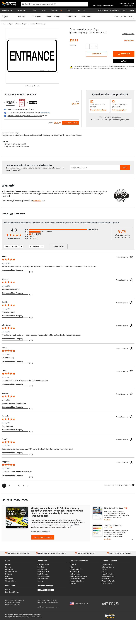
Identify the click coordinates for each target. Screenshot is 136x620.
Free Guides (41, 567)
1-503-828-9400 (52, 602)
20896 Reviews (16, 239)
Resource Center (43, 564)
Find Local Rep (103, 10)
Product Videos (43, 574)
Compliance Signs (53, 16)
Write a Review (58, 246)
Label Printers (22, 10)
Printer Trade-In (107, 583)
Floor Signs (36, 16)
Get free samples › (119, 110)
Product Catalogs (43, 571)
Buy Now (95, 54)
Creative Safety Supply (22, 617)
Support (70, 10)
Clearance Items (10, 581)
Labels (34, 10)
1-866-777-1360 (126, 3)
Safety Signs (86, 16)
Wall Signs (22, 16)
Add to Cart (125, 54)
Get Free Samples (108, 5)
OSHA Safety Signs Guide (113, 508)
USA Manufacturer (81, 603)
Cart (132, 10)
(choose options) (45, 112)
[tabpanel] (111, 514)
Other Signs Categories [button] (122, 16)
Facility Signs (71, 16)
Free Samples (42, 569)
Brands (7, 576)
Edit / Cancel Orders (12, 592)
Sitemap (40, 581)
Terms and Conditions (77, 581)
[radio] (68, 229)
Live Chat (105, 571)
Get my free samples (42, 537)
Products (8, 567)
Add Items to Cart (70, 123)
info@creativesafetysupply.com (117, 120)
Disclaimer (73, 583)
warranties (37, 201)
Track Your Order (107, 574)
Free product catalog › (98, 110)
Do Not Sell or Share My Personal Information (27, 614)
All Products (55, 10)
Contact (104, 569)
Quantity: (72, 45)
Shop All (8, 564)
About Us (81, 10)
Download (107, 520)
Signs (44, 10)
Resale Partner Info (76, 569)
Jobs (71, 567)
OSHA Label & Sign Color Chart (113, 526)
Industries (8, 574)
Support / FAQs (107, 564)
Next (132, 539)
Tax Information (75, 574)
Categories (9, 569)
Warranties (105, 578)
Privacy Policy (9, 614)
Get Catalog (97, 5)
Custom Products (11, 571)
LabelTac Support (108, 567)
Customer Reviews (44, 576)
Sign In (125, 10)
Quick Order (115, 10)
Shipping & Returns (108, 576)
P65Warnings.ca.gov (120, 68)
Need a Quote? (129, 40)
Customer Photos (43, 578)
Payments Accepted (108, 581)
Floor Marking (7, 10)
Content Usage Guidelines (78, 576)
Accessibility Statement (78, 578)
